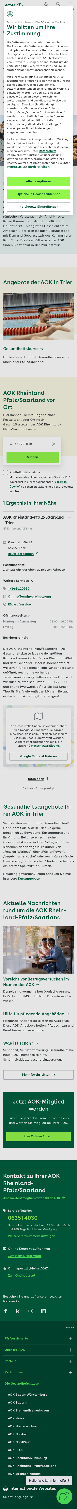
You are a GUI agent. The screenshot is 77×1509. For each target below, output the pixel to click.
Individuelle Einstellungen (38, 206)
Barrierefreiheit (38, 167)
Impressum (15, 167)
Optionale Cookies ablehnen (38, 194)
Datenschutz (47, 151)
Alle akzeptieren (38, 181)
